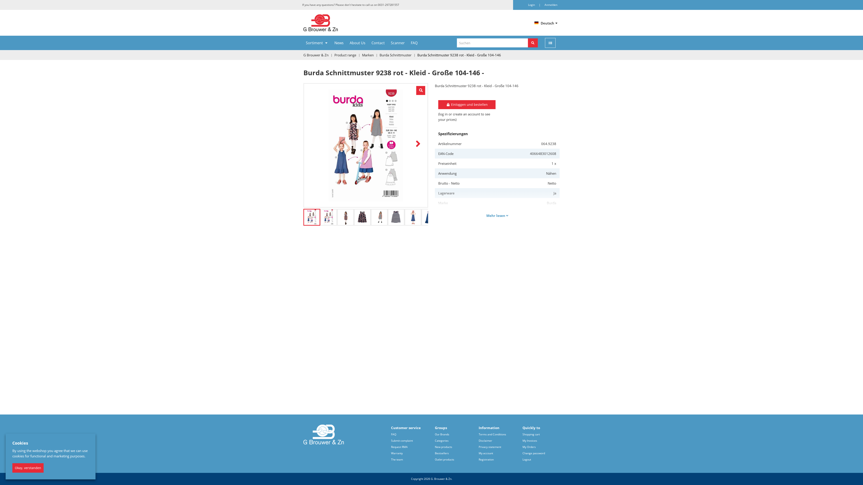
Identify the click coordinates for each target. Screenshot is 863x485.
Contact (378, 42)
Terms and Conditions (492, 434)
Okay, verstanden (28, 468)
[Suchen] (533, 42)
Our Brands (442, 434)
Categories (442, 441)
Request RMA (399, 447)
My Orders (529, 447)
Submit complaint (402, 441)
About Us (357, 42)
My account (486, 453)
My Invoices (530, 441)
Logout (527, 459)
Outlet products (444, 459)
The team (397, 459)
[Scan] (550, 43)
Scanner (398, 42)
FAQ (414, 42)
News (339, 42)
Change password (534, 453)
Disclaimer (485, 441)
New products (443, 447)
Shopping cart (531, 434)
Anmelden (551, 5)
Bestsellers (442, 453)
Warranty (397, 453)
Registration (486, 459)
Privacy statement (490, 447)
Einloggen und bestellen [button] (469, 104)
